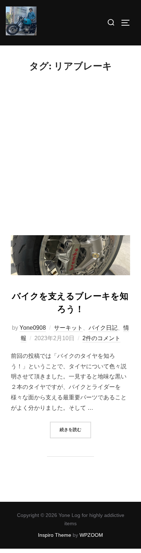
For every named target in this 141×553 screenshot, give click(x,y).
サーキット (68, 328)
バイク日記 (103, 328)
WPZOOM (91, 535)
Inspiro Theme (54, 535)
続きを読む (75, 429)
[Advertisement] (70, 161)
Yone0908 (33, 328)
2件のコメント (101, 338)
